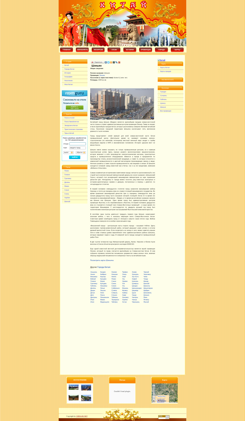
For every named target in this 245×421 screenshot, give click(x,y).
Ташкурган (115, 300)
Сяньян (114, 295)
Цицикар (135, 290)
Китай (66, 65)
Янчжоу (146, 300)
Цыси (134, 293)
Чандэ (134, 295)
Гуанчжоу (93, 283)
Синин (114, 286)
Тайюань (115, 297)
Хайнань (163, 99)
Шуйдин (146, 290)
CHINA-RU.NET (82, 416)
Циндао (135, 286)
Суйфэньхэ (116, 288)
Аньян (92, 274)
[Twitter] (108, 62)
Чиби (145, 277)
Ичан (92, 300)
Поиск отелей (69, 118)
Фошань (125, 288)
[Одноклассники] (111, 62)
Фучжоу (125, 290)
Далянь (93, 288)
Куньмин (103, 279)
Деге (92, 295)
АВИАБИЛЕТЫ (82, 50)
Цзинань (135, 281)
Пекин (114, 279)
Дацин (92, 290)
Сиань (114, 283)
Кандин (103, 272)
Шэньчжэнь (147, 293)
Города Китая (103, 267)
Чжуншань (135, 302)
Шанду (146, 281)
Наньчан (115, 274)
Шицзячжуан (148, 288)
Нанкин (114, 272)
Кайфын (103, 274)
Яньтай (146, 302)
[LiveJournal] (116, 62)
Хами (124, 295)
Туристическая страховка (73, 129)
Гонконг (93, 281)
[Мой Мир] (114, 62)
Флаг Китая (68, 84)
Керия (102, 281)
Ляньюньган (104, 297)
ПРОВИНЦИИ (146, 50)
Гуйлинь (93, 286)
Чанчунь (135, 297)
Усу (123, 286)
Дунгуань (93, 297)
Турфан (125, 272)
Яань (145, 297)
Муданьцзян (104, 302)
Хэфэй (134, 279)
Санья (114, 281)
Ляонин (102, 75)
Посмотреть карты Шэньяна (102, 260)
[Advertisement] (120, 60)
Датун (92, 293)
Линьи (102, 288)
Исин (92, 302)
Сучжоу (114, 290)
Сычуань (163, 95)
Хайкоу (124, 293)
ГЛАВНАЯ (66, 50)
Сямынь (114, 293)
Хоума (134, 272)
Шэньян (146, 295)
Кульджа (103, 283)
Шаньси (163, 107)
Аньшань (93, 272)
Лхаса (102, 295)
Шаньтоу (147, 286)
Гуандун (163, 92)
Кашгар (103, 277)
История (67, 73)
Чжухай (146, 272)
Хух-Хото (135, 277)
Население (68, 81)
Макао (102, 300)
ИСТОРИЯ (130, 50)
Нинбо (114, 277)
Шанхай (146, 283)
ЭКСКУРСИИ (98, 50)
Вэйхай (93, 279)
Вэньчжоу (93, 277)
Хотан (124, 302)
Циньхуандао (137, 288)
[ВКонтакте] (106, 62)
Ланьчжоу (103, 286)
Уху (123, 279)
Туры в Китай (69, 133)
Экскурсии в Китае (71, 125)
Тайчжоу (115, 302)
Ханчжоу (125, 297)
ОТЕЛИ (114, 50)
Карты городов (165, 71)
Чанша (134, 300)
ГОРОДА (161, 50)
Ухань (124, 274)
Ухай (124, 277)
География (68, 77)
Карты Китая (165, 67)
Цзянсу (163, 103)
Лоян (102, 293)
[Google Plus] (119, 62)
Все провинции (165, 111)
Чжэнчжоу (147, 274)
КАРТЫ (177, 50)
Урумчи (124, 281)
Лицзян (103, 290)
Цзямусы (135, 283)
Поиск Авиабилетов (71, 122)
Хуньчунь (135, 274)
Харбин (125, 300)
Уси (123, 283)
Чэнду (146, 279)
